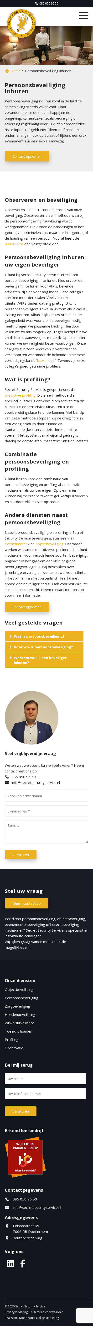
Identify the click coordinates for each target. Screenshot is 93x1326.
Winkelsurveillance (19, 1022)
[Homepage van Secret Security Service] (35, 23)
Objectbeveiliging (19, 989)
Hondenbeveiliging (20, 1014)
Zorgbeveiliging (17, 1006)
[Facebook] (22, 1263)
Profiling (11, 1039)
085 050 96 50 (23, 776)
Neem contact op (26, 903)
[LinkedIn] (10, 1263)
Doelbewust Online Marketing (39, 1318)
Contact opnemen (26, 156)
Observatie (14, 1047)
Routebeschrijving (27, 1237)
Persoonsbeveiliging (21, 997)
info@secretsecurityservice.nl (35, 782)
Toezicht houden (18, 1031)
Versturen (20, 854)
